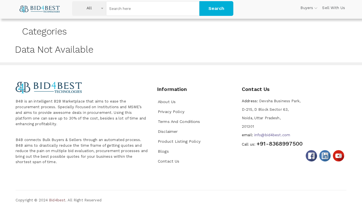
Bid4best (57, 200)
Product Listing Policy (179, 141)
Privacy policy (171, 111)
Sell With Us (333, 8)
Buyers (306, 8)
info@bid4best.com (266, 135)
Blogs (163, 151)
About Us (167, 101)
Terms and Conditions (179, 121)
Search (216, 8)
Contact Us (168, 161)
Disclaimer (168, 131)
